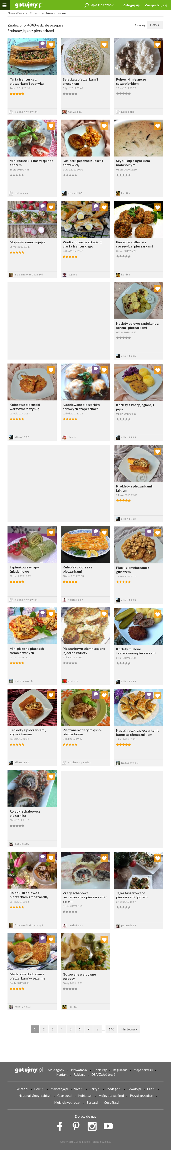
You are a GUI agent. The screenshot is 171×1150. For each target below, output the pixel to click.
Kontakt (62, 1074)
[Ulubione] (51, 44)
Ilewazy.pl (134, 1089)
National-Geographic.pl (35, 1095)
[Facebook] (61, 1125)
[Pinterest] (77, 1125)
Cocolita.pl (111, 1102)
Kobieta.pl (85, 1095)
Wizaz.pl (22, 1089)
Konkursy (100, 1070)
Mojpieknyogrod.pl (67, 1102)
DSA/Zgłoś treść (103, 1074)
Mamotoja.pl (59, 1089)
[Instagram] (93, 1125)
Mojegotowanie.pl (111, 1095)
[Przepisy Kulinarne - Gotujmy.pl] (29, 4)
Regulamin (120, 1070)
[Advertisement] (59, 483)
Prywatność (79, 1070)
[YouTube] (110, 1125)
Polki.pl (39, 1089)
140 (111, 1029)
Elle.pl (151, 1089)
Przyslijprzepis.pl (141, 1095)
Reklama (79, 1074)
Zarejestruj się (156, 5)
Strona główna (16, 13)
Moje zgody (56, 1070)
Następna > (129, 1029)
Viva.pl (78, 1089)
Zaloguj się (131, 5)
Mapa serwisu (143, 1070)
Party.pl (94, 1089)
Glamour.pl (64, 1095)
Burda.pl (92, 1102)
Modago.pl (113, 1089)
